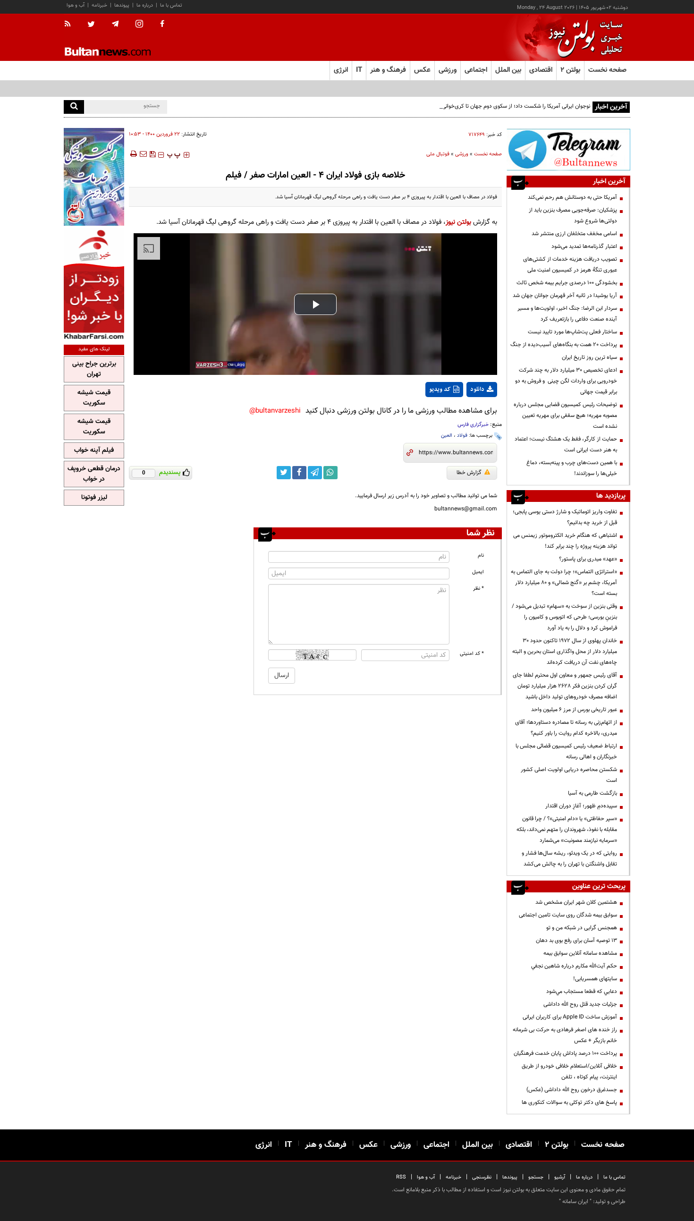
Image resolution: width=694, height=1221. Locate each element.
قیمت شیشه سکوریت (93, 398)
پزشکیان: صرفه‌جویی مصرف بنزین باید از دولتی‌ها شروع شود (573, 215)
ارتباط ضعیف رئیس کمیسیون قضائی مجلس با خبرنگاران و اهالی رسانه (566, 751)
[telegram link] (315, 472)
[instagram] (139, 25)
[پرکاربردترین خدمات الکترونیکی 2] (94, 177)
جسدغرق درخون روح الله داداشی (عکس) (571, 1089)
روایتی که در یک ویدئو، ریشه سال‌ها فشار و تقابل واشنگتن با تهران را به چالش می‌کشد (569, 858)
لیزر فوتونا (94, 497)
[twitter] (91, 25)
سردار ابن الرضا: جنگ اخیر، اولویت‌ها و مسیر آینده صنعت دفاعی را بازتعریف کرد (567, 313)
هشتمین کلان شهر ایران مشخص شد (576, 902)
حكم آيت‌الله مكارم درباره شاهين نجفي (574, 966)
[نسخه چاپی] (133, 154)
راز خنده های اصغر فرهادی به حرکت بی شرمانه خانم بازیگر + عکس (565, 1035)
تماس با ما (171, 5)
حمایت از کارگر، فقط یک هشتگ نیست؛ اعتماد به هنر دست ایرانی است (566, 444)
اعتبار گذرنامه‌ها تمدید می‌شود (584, 246)
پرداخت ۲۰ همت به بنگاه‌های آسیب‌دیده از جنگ (563, 344)
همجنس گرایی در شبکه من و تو (581, 928)
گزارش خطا (469, 472)
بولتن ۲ (570, 70)
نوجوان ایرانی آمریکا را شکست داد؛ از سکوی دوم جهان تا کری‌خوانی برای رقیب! (503, 106)
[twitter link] (284, 472)
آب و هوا (76, 5)
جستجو (535, 1177)
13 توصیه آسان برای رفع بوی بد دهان (576, 940)
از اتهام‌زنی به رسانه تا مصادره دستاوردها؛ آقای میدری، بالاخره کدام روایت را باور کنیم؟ (566, 728)
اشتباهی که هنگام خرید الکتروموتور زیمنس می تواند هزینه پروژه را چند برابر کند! (565, 541)
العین (446, 436)
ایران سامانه (575, 1201)
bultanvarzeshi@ (275, 411)
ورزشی (461, 154)
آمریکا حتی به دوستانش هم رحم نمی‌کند (572, 197)
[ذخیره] (152, 154)
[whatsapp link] (330, 472)
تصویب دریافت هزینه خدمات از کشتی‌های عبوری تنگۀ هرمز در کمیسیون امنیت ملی (570, 264)
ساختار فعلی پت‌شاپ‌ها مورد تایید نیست (572, 332)
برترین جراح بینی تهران (94, 369)
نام (481, 555)
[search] (74, 107)
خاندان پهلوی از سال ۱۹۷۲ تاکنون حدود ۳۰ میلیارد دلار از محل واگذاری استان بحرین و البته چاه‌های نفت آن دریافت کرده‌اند (564, 651)
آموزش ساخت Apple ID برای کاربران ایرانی (570, 1017)
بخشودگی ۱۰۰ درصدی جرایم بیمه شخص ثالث (566, 283)
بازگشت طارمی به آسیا (592, 793)
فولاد (462, 436)
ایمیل (478, 572)
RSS (401, 1177)
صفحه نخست (607, 70)
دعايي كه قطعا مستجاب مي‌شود (581, 991)
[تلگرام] (568, 149)
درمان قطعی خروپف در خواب (94, 474)
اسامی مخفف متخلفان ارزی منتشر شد (574, 233)
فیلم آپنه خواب (94, 450)
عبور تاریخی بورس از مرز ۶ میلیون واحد (574, 709)
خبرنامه (99, 5)
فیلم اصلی (464, 414)
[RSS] (70, 25)
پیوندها (121, 5)
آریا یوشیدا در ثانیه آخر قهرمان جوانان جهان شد (565, 295)
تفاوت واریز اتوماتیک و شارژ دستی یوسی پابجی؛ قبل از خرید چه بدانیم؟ (565, 517)
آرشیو (559, 1177)
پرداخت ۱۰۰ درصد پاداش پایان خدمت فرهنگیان (565, 1053)
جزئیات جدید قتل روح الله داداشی (580, 1004)
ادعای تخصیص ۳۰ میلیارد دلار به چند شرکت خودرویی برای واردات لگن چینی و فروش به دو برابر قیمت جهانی (566, 381)
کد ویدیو (440, 389)
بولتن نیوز (458, 222)
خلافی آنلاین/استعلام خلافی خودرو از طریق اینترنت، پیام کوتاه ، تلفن (569, 1071)
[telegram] (115, 24)
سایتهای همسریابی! (595, 979)
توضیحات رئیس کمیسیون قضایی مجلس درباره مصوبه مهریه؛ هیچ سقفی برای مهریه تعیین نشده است (565, 415)
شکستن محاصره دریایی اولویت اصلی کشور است (569, 775)
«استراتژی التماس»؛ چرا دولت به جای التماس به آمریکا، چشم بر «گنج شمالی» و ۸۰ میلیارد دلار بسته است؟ (564, 583)
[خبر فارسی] (94, 284)
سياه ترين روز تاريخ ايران (589, 357)
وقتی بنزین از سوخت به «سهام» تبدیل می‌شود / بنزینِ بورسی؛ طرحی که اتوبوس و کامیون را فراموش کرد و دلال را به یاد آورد (564, 617)
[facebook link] (299, 472)
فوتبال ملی (437, 154)
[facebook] (162, 25)
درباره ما (144, 5)
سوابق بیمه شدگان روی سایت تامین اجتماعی (568, 915)
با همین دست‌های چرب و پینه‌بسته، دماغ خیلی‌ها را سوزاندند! (571, 468)
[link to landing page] (583, 37)
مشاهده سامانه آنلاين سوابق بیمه (580, 953)
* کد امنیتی (472, 654)
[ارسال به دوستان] (143, 154)
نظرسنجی (481, 1177)
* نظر (478, 589)
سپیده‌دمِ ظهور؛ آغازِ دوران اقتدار (581, 806)
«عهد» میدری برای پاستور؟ (588, 559)
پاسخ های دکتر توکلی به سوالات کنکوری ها (569, 1102)
